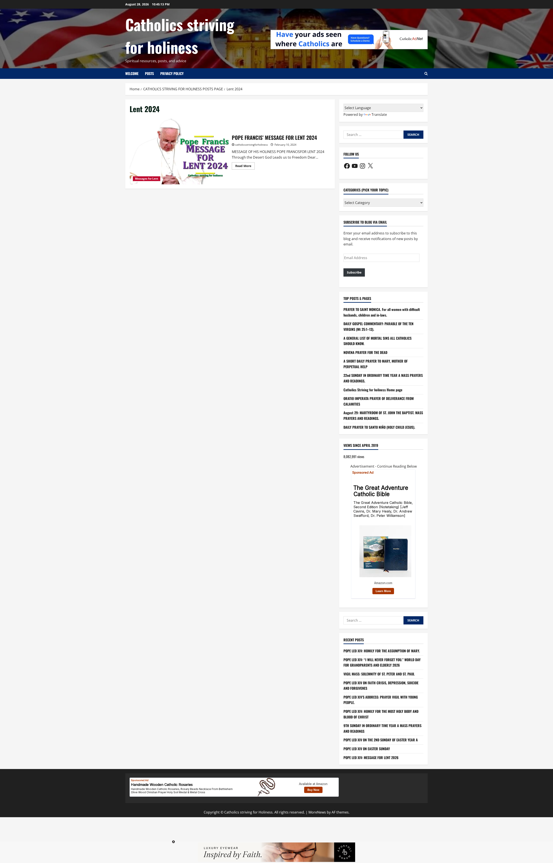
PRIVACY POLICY (172, 73)
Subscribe (354, 272)
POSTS (149, 73)
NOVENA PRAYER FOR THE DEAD (365, 352)
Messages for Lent (146, 178)
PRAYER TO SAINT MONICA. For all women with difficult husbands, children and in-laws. (381, 312)
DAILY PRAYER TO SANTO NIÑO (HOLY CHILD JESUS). (379, 427)
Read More (245, 167)
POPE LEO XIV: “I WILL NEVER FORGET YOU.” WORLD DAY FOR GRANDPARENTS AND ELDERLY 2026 (382, 662)
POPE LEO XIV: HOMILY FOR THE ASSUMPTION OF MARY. (381, 650)
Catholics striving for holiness (179, 35)
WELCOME (131, 73)
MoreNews (317, 812)
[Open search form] (426, 73)
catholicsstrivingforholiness (251, 144)
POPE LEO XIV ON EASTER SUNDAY (366, 748)
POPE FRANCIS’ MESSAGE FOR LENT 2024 (179, 151)
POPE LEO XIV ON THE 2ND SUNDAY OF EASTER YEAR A (380, 739)
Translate (379, 114)
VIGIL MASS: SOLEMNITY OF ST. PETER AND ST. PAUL (379, 674)
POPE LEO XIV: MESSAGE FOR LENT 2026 (371, 757)
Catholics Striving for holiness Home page (372, 389)
